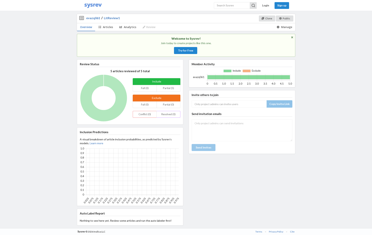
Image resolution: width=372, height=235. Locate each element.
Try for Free (185, 50)
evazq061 (93, 18)
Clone (268, 18)
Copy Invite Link (279, 103)
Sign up (281, 5)
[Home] (93, 5)
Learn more (96, 143)
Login (265, 5)
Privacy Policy (276, 231)
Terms (258, 231)
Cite (292, 231)
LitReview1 (112, 18)
